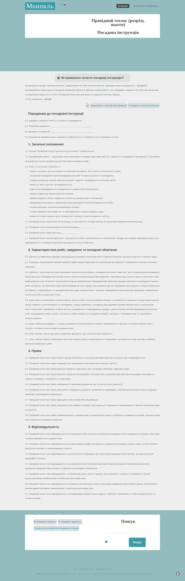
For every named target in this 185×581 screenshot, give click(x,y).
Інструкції (122, 6)
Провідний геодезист (46, 522)
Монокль (40, 6)
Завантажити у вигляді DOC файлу (107, 105)
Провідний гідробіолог (71, 522)
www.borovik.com (96, 85)
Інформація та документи (146, 6)
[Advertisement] (92, 52)
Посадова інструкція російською (143, 105)
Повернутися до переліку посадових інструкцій (56, 528)
